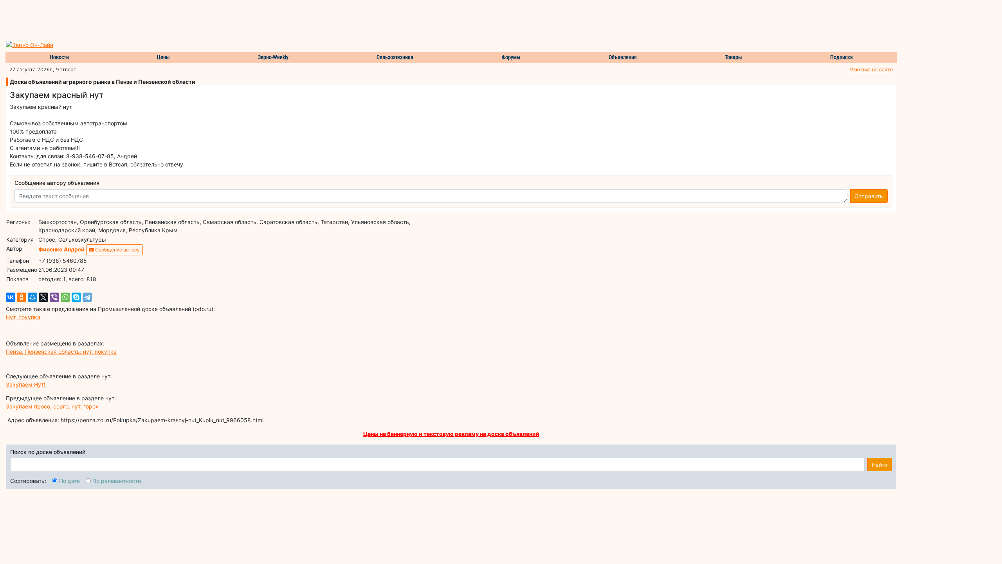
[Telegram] (87, 297)
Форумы (511, 57)
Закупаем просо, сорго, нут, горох (52, 406)
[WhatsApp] (65, 297)
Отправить (868, 196)
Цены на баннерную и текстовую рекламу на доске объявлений (451, 433)
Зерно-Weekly (273, 57)
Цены (163, 57)
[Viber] (54, 297)
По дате (69, 480)
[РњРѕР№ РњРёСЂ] (32, 297)
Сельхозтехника (395, 57)
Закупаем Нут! (25, 384)
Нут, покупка (23, 317)
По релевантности (116, 480)
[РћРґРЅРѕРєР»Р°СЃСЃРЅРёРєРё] (21, 297)
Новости (59, 57)
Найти (879, 464)
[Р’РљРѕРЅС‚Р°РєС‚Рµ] (10, 297)
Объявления (623, 57)
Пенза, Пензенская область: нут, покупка (61, 351)
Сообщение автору (117, 250)
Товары (733, 57)
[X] (43, 297)
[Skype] (76, 297)
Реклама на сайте (871, 69)
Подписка (841, 57)
